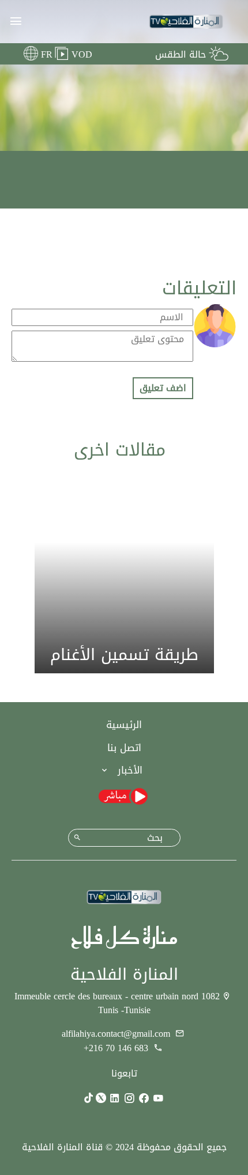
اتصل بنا (124, 747)
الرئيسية (124, 724)
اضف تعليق (163, 388)
